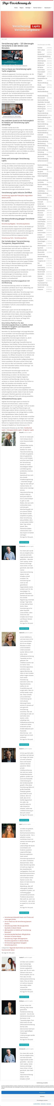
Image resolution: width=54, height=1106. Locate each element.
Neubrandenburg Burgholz (45, 170)
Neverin (45, 243)
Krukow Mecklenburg (45, 57)
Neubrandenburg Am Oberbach (45, 118)
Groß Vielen (45, 69)
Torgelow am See (45, 262)
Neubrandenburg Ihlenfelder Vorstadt (45, 101)
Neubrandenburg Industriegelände (45, 175)
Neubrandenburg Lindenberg (45, 190)
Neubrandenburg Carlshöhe (45, 181)
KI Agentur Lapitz (28, 430)
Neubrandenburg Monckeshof (45, 97)
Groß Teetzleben (45, 208)
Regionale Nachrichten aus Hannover (21, 948)
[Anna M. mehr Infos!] (9, 439)
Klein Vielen (45, 122)
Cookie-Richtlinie (36, 1103)
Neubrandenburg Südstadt (45, 134)
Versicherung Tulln (7, 238)
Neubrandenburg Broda (45, 84)
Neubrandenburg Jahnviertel (45, 155)
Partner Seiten (37, 8)
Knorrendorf (45, 72)
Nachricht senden (24, 542)
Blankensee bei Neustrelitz (45, 251)
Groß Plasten (45, 222)
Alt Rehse (45, 67)
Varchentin (45, 226)
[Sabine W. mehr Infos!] (9, 639)
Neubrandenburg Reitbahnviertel (45, 114)
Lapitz (30, 432)
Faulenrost (45, 287)
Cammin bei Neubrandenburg (45, 256)
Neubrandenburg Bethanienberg (45, 138)
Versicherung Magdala (8, 224)
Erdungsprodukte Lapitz (14, 430)
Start (3, 39)
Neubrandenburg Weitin (45, 194)
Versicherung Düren (21, 238)
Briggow (45, 74)
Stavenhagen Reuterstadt (45, 271)
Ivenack (45, 265)
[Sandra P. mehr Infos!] (9, 964)
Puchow (45, 47)
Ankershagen (45, 87)
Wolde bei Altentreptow (45, 205)
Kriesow (45, 276)
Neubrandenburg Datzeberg (45, 151)
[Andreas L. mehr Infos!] (9, 1007)
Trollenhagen (45, 219)
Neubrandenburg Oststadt (45, 201)
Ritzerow (45, 213)
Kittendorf (45, 215)
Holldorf (45, 217)
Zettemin (45, 259)
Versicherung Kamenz (23, 224)
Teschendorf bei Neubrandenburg (45, 284)
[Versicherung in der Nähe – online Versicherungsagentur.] (17, 3)
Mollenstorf (45, 65)
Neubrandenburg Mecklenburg (45, 142)
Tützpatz (45, 278)
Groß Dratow (45, 233)
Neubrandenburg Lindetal (45, 166)
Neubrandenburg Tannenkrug (45, 147)
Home (16, 8)
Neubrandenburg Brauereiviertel (45, 129)
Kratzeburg (45, 224)
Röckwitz (45, 230)
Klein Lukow (45, 50)
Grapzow (45, 289)
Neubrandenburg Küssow (45, 185)
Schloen (45, 235)
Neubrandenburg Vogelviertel (45, 125)
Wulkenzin (45, 63)
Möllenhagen (45, 76)
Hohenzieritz (45, 104)
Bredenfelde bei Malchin (45, 79)
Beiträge (28, 8)
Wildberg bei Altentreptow (45, 108)
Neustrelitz (45, 274)
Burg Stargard (45, 228)
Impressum (48, 1103)
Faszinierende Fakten (8, 950)
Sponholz (45, 248)
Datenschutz (43, 1103)
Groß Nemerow (45, 197)
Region (21, 8)
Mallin (45, 52)
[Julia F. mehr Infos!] (9, 831)
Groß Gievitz (45, 267)
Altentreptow (45, 245)
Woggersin (45, 111)
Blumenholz (45, 211)
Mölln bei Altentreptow (45, 60)
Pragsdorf (45, 280)
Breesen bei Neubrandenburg (45, 90)
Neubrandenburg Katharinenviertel (45, 160)
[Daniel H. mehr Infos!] (9, 755)
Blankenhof (45, 54)
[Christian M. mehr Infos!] (9, 553)
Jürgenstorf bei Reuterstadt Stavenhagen (45, 239)
